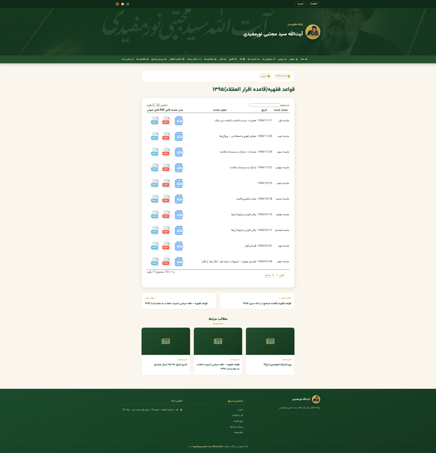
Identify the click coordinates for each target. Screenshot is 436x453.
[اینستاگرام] (127, 4)
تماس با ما (126, 59)
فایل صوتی (153, 110)
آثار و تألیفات (237, 415)
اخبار (221, 59)
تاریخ (264, 110)
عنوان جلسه (220, 110)
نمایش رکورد (157, 105)
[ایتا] (117, 4)
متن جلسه (177, 110)
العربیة (300, 3)
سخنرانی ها (267, 59)
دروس (281, 59)
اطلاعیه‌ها (238, 432)
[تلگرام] (122, 4)
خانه (302, 59)
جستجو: (284, 105)
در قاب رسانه (192, 59)
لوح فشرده (238, 421)
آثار (240, 59)
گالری (231, 59)
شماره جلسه (281, 110)
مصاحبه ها (209, 59)
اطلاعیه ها (141, 59)
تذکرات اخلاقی (175, 59)
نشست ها (252, 59)
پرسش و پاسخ (157, 59)
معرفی (292, 59)
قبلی (281, 275)
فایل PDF (165, 110)
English (313, 3)
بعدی (268, 275)
